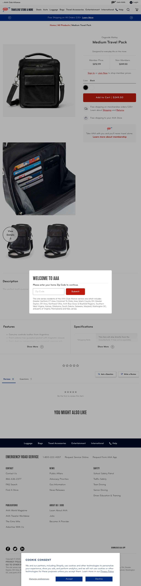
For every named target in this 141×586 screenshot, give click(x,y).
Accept (69, 579)
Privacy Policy (107, 571)
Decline (99, 579)
